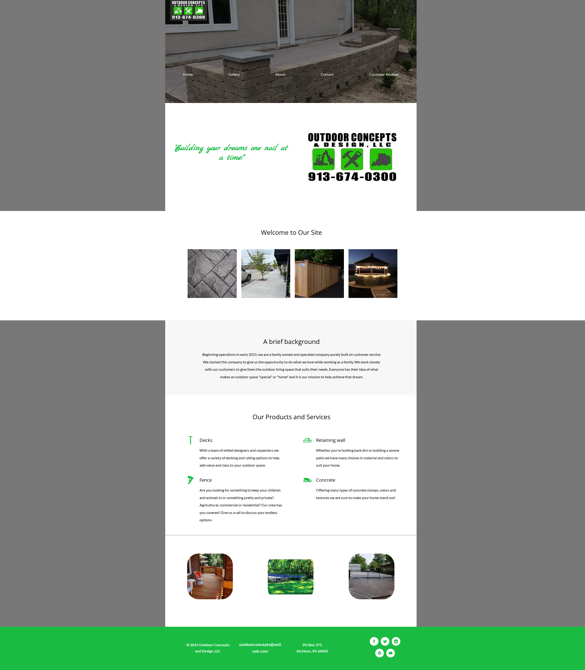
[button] (212, 273)
